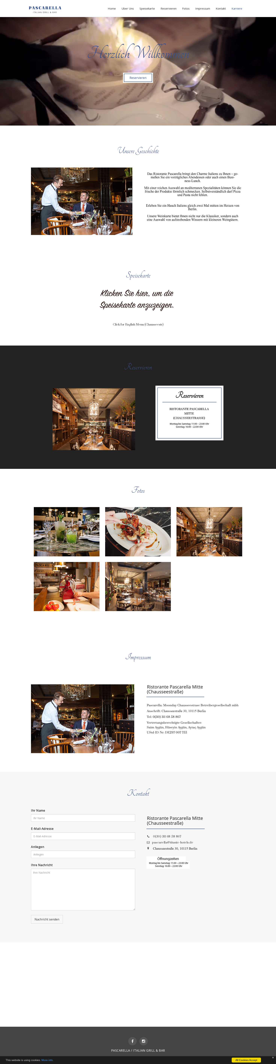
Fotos (186, 8)
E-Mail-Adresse (42, 829)
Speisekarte (147, 8)
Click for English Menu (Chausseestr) (138, 324)
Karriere (237, 8)
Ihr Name (38, 810)
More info (47, 1060)
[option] (138, 73)
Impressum (202, 8)
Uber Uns (127, 8)
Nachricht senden (47, 919)
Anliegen (37, 847)
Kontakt (221, 8)
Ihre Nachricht (42, 865)
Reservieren (168, 8)
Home (112, 8)
